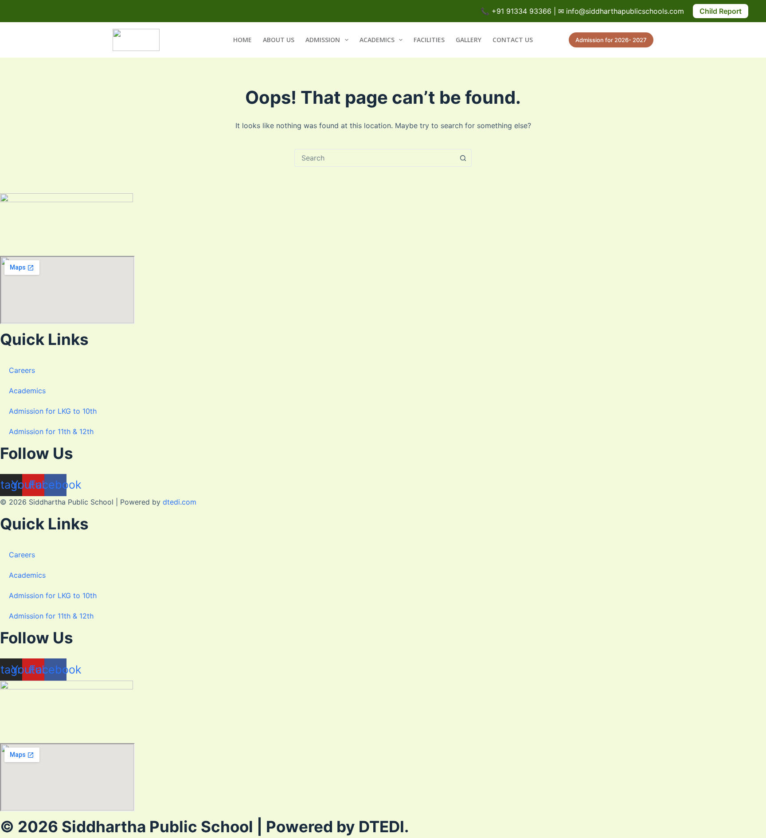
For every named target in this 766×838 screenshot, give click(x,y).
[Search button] (462, 157)
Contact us (512, 39)
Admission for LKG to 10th (53, 411)
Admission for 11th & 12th (51, 431)
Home (242, 39)
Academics (377, 39)
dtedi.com (179, 501)
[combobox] (374, 158)
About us (278, 39)
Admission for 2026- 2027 (611, 39)
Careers (22, 370)
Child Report (721, 11)
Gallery (468, 39)
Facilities (429, 39)
